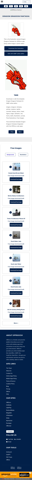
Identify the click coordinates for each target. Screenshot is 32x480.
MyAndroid (9, 420)
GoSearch (9, 452)
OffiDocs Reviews (13, 468)
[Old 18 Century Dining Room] (17, 306)
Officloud (8, 425)
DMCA (8, 391)
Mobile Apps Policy (11, 378)
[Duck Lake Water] (17, 261)
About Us (8, 370)
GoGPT (8, 454)
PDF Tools (9, 457)
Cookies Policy (10, 383)
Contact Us (9, 373)
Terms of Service (10, 381)
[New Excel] (21, 6)
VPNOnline (9, 415)
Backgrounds (10, 154)
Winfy (7, 418)
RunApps (8, 423)
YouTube (10, 439)
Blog (7, 386)
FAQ (7, 394)
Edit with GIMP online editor (16, 53)
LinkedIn (18, 439)
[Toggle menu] (2, 1)
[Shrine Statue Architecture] (17, 193)
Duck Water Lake (16, 241)
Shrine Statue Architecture (16, 196)
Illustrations (23, 154)
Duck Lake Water (16, 264)
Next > (20, 131)
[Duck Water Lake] (17, 238)
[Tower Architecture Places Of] (17, 215)
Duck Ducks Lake (16, 287)
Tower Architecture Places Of (16, 218)
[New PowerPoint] (26, 6)
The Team (9, 368)
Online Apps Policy (11, 376)
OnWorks (8, 405)
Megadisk (9, 412)
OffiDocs (8, 402)
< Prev (12, 131)
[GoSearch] (11, 6)
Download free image (16, 179)
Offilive (8, 459)
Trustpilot (10, 431)
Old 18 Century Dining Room (16, 309)
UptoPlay (8, 407)
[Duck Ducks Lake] (17, 284)
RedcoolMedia (10, 410)
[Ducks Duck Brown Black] (17, 170)
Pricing (8, 389)
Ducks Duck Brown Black (16, 173)
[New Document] (16, 6)
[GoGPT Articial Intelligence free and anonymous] (6, 6)
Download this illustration (16, 48)
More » (16, 323)
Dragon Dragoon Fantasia (16, 16)
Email (9, 441)
